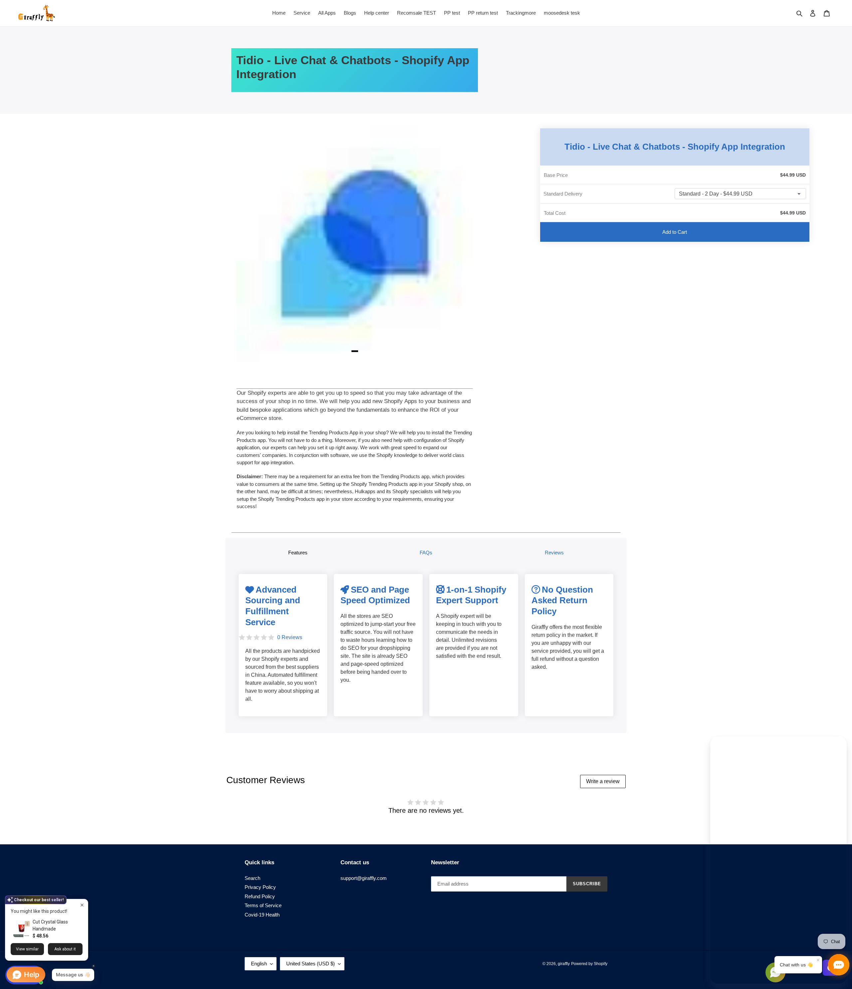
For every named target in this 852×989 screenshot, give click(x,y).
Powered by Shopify (589, 963)
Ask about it (65, 949)
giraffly (564, 963)
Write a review (603, 781)
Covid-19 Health (262, 915)
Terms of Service (263, 905)
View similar (27, 949)
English (259, 963)
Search (252, 878)
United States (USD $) (310, 963)
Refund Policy (260, 896)
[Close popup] (82, 905)
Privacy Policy (260, 887)
